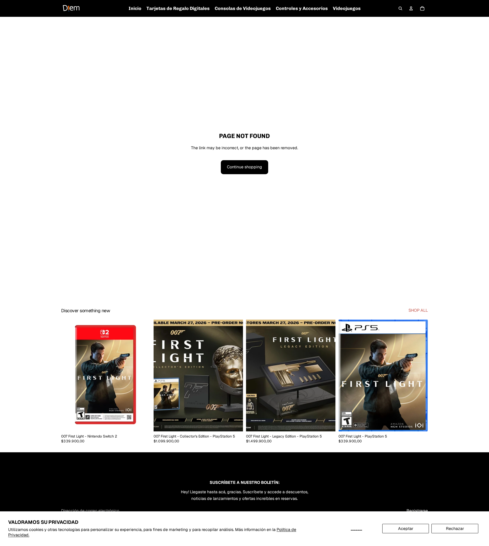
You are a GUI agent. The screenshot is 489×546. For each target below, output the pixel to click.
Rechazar (455, 528)
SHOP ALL (418, 310)
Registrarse (417, 510)
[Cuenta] (411, 8)
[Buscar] (400, 8)
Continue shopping (244, 167)
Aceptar (405, 528)
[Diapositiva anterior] (161, 375)
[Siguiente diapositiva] (235, 375)
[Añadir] (142, 423)
